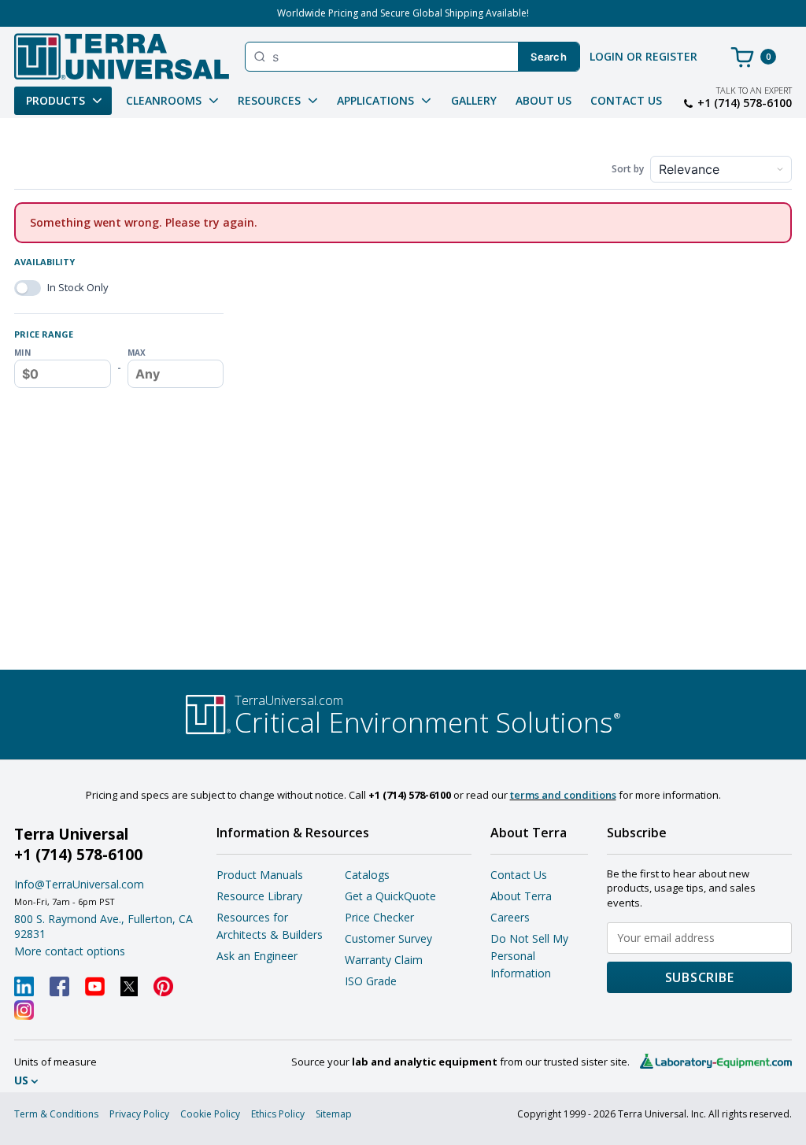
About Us (543, 100)
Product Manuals (259, 874)
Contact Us (626, 100)
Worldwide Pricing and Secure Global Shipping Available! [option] (403, 13)
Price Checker (379, 917)
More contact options (69, 951)
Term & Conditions (56, 1114)
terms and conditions (563, 795)
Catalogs (367, 874)
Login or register (643, 56)
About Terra (521, 895)
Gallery (474, 100)
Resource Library (259, 895)
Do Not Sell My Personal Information (529, 956)
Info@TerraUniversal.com (79, 884)
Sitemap (334, 1114)
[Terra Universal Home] (121, 56)
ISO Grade (371, 980)
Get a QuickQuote (390, 895)
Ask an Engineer (257, 955)
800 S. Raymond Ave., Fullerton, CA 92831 (103, 926)
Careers (510, 917)
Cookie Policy (210, 1114)
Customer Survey (388, 938)
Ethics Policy (278, 1114)
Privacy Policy (139, 1114)
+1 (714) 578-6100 (744, 103)
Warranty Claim (384, 959)
